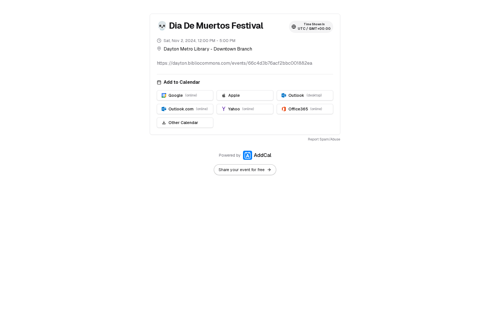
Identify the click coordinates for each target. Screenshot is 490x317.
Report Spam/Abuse (324, 139)
